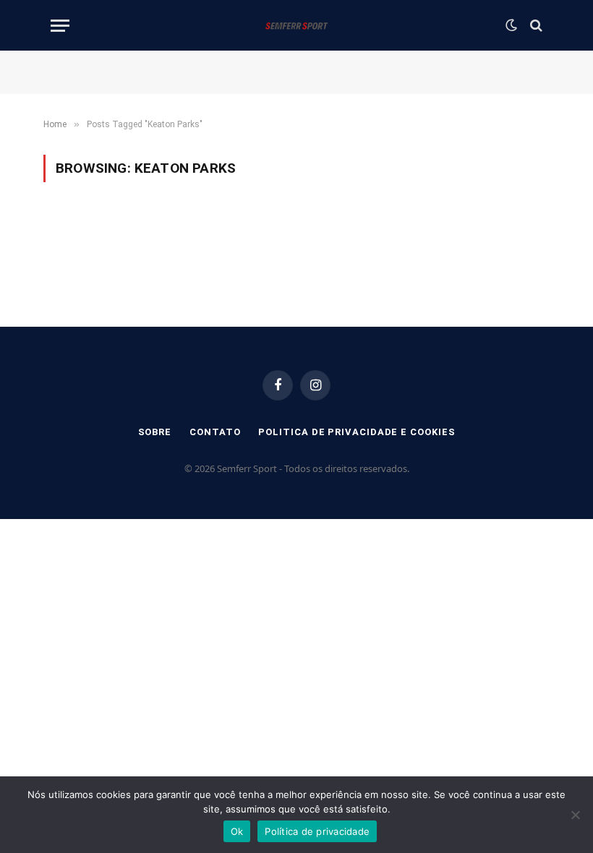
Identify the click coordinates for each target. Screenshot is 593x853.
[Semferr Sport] (296, 25)
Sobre (155, 431)
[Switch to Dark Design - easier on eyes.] (511, 25)
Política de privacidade (317, 831)
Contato (214, 431)
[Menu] (60, 25)
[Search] (534, 25)
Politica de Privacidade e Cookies (356, 431)
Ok (237, 831)
